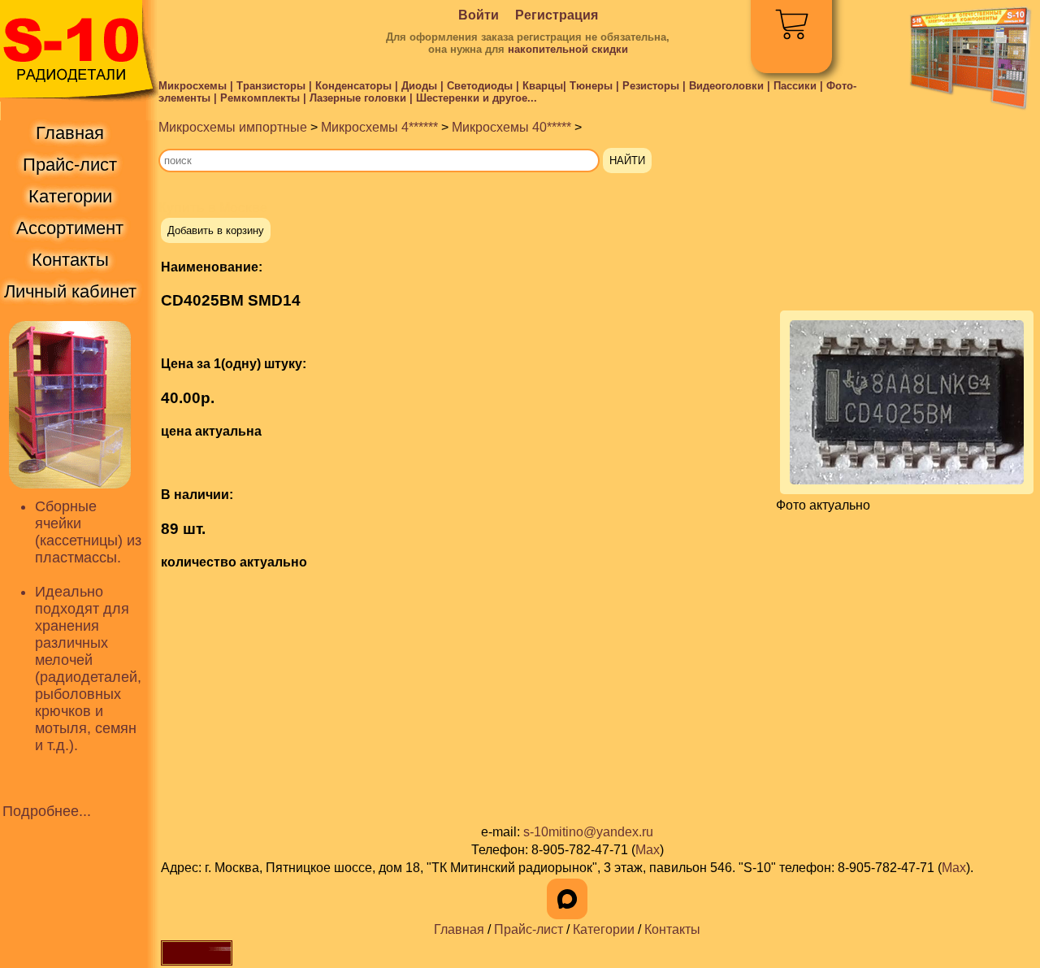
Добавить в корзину (215, 230)
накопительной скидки (568, 49)
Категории (604, 929)
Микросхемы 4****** (379, 127)
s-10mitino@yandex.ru (588, 832)
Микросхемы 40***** (511, 127)
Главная (459, 929)
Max (647, 850)
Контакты (672, 929)
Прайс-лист (528, 929)
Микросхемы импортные (232, 127)
